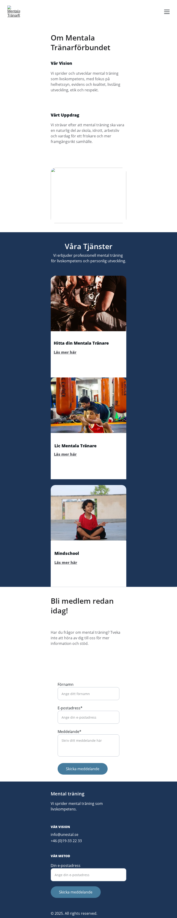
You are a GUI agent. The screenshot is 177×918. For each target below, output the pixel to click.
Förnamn (66, 684)
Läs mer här (65, 352)
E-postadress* (70, 708)
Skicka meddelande (82, 768)
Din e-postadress (65, 865)
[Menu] (167, 12)
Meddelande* (69, 731)
